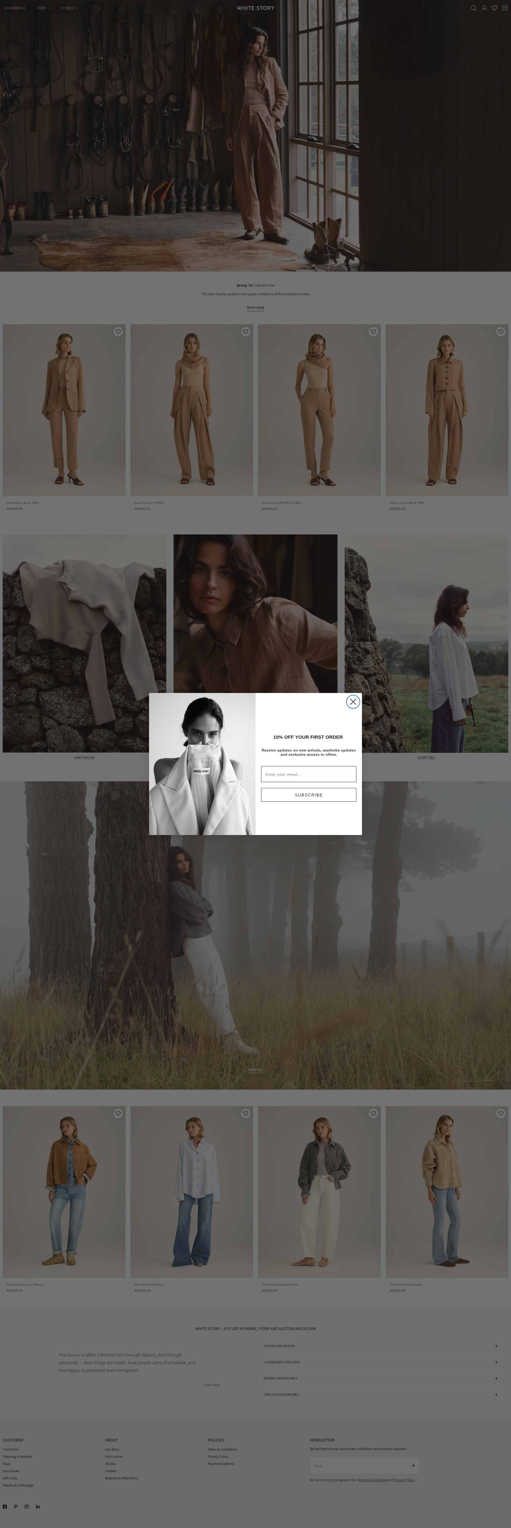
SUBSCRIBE (309, 795)
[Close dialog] (353, 701)
